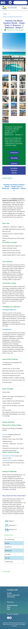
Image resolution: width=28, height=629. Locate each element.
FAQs (8, 609)
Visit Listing (14, 158)
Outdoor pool (9, 562)
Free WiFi (7, 554)
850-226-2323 (11, 597)
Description (14, 168)
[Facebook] (10, 618)
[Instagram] (8, 618)
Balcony (7, 543)
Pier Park (5, 434)
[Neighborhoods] (10, 2)
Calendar (14, 173)
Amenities (14, 170)
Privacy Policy (15, 624)
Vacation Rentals (12, 605)
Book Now (14, 163)
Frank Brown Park (7, 460)
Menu (25, 8)
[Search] (26, 2)
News (8, 607)
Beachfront (8, 547)
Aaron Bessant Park (8, 456)
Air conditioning (9, 539)
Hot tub (7, 558)
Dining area (8, 550)
